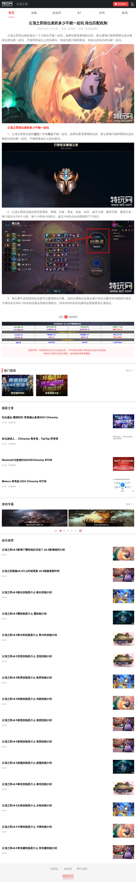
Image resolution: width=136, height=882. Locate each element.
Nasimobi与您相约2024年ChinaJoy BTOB (27, 460)
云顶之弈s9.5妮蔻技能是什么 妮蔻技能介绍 (27, 763)
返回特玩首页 (73, 317)
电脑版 (54, 868)
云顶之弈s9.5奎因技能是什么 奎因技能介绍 (27, 720)
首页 (11, 12)
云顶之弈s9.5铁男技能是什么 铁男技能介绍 (27, 677)
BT (79, 13)
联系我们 (122, 4)
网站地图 (82, 868)
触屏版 (68, 868)
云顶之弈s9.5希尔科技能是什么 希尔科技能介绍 (29, 635)
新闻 (125, 12)
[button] (80, 530)
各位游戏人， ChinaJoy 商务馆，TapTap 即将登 (30, 438)
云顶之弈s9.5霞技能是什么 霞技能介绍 (24, 613)
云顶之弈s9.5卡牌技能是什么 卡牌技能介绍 (27, 826)
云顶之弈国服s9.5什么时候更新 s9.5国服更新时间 (31, 571)
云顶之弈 (22, 4)
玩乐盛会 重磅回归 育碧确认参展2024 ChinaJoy (30, 417)
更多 (128, 370)
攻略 (34, 12)
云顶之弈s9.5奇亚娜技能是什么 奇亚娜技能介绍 (29, 848)
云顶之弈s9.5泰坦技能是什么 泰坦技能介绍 (27, 784)
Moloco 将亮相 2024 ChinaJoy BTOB (24, 481)
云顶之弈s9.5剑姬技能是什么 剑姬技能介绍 (27, 699)
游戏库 (56, 12)
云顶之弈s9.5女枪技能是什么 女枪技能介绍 (27, 805)
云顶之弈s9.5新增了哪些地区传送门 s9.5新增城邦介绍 (33, 549)
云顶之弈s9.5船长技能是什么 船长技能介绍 (27, 592)
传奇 (102, 12)
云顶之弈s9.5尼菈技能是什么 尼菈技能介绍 (27, 656)
